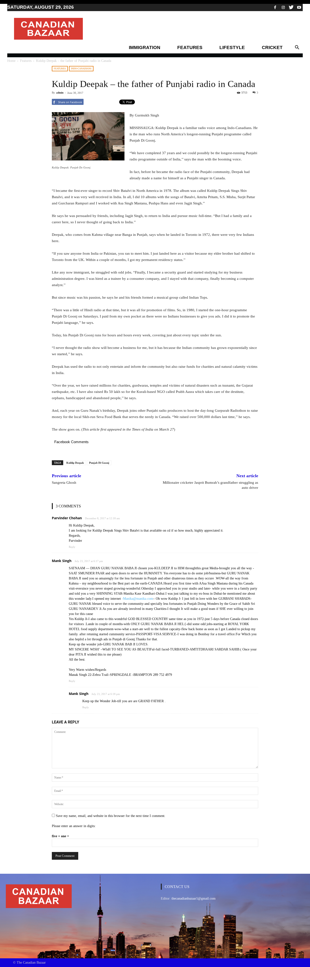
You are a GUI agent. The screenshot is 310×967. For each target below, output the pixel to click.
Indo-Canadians (81, 68)
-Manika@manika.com (137, 598)
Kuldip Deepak (75, 462)
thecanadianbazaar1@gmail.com (193, 898)
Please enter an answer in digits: (74, 826)
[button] (297, 47)
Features (189, 47)
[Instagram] (283, 7)
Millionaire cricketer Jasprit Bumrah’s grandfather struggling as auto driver (210, 485)
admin (59, 92)
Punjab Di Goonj (99, 462)
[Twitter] (291, 7)
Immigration (144, 47)
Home (11, 61)
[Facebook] (275, 7)
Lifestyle (232, 47)
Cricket (272, 47)
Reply (72, 546)
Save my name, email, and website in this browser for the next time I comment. (110, 816)
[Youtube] (299, 7)
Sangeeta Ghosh (64, 482)
